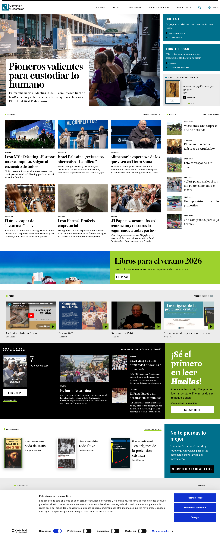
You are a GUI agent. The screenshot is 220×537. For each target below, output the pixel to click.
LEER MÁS (122, 277)
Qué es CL (117, 7)
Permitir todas (195, 497)
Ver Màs (201, 485)
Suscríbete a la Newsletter (192, 469)
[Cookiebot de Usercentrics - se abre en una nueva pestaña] (19, 531)
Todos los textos (153, 429)
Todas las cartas (211, 115)
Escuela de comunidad (159, 7)
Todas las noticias (151, 115)
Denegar (195, 517)
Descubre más (10, 400)
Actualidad (101, 7)
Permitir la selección (195, 507)
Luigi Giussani (135, 7)
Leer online (15, 392)
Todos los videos (201, 296)
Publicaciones (184, 7)
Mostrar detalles (160, 531)
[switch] (87, 531)
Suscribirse (192, 410)
